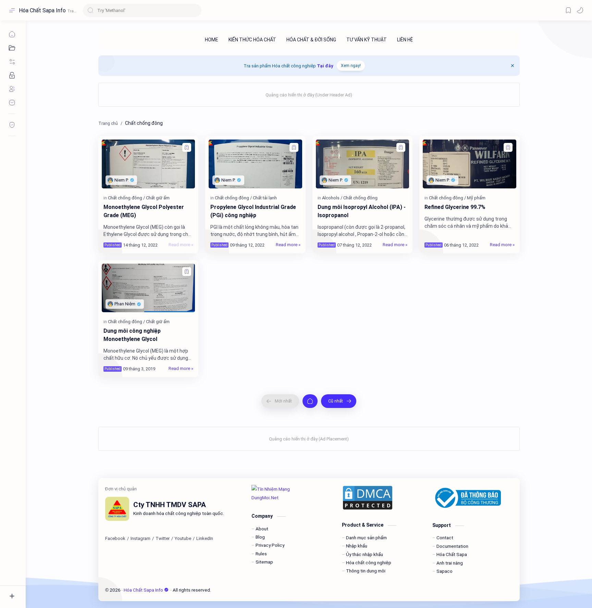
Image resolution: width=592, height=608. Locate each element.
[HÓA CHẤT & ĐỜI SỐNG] (311, 39)
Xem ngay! (351, 65)
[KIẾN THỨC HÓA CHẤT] (252, 39)
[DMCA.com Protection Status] (382, 498)
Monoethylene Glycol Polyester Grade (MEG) (143, 211)
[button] (580, 10)
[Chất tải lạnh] (265, 198)
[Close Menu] (512, 66)
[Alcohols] (332, 198)
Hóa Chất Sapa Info (42, 10)
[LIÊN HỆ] (405, 39)
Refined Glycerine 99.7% (454, 207)
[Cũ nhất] (338, 401)
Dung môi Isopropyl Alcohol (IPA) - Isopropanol (362, 211)
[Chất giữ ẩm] (158, 198)
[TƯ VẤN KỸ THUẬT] (366, 39)
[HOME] (211, 39)
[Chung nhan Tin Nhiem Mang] (291, 493)
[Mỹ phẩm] (476, 198)
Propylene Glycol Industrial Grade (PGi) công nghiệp (253, 211)
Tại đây (325, 65)
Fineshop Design (258, 590)
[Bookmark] (568, 10)
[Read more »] (181, 245)
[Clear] (195, 10)
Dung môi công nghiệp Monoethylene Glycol (132, 335)
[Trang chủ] (310, 401)
